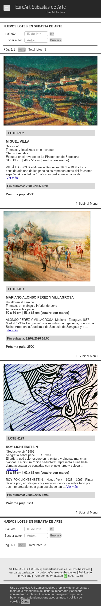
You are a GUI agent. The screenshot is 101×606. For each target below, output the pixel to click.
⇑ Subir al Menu (86, 203)
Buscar (55, 40)
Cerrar (25, 601)
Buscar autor (13, 40)
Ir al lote (10, 33)
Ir (51, 33)
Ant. (22, 49)
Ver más (12, 178)
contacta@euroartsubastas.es (57, 572)
